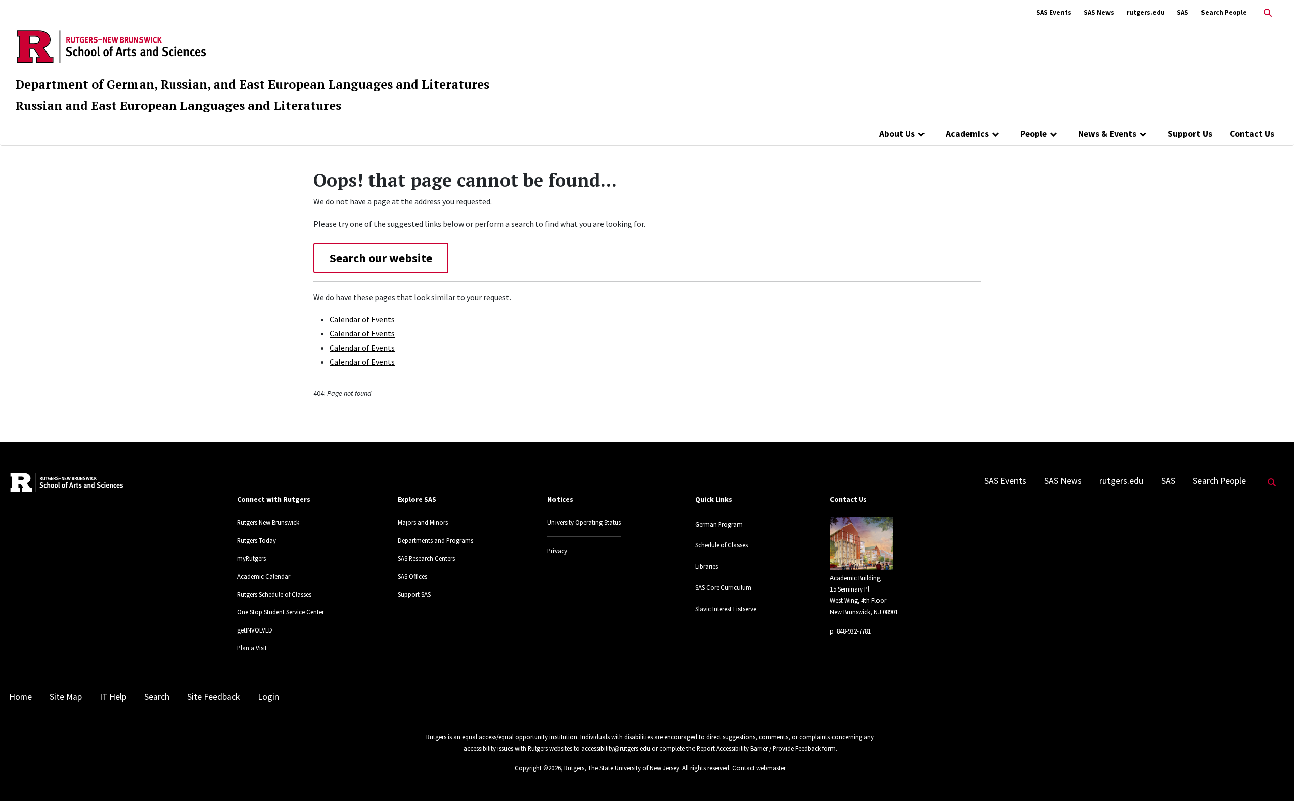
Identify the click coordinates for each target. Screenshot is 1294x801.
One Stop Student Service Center (280, 612)
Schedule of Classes (721, 545)
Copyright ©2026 (538, 768)
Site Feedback (213, 696)
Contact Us (1252, 133)
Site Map (66, 696)
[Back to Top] (1272, 776)
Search (156, 696)
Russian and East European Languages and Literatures (178, 105)
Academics (967, 133)
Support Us (1190, 133)
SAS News (1099, 12)
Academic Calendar (263, 576)
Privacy (557, 550)
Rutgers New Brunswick (268, 522)
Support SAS (414, 594)
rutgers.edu (1146, 12)
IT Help (113, 696)
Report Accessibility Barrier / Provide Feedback (759, 748)
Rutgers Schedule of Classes (274, 594)
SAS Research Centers (426, 558)
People (1033, 133)
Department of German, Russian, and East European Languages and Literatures (252, 84)
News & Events (1107, 133)
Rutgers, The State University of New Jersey (621, 768)
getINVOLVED (254, 630)
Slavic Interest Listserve (725, 609)
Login (268, 696)
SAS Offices (412, 576)
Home (20, 696)
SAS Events (1053, 12)
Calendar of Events (362, 319)
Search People (1224, 12)
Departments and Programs (435, 540)
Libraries (706, 566)
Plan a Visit (252, 648)
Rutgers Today (256, 540)
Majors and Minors (423, 522)
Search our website (381, 258)
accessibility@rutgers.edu (615, 748)
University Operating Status (584, 522)
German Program (719, 524)
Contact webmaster (759, 768)
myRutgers (251, 558)
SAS (1182, 12)
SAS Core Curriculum (723, 587)
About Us (897, 133)
